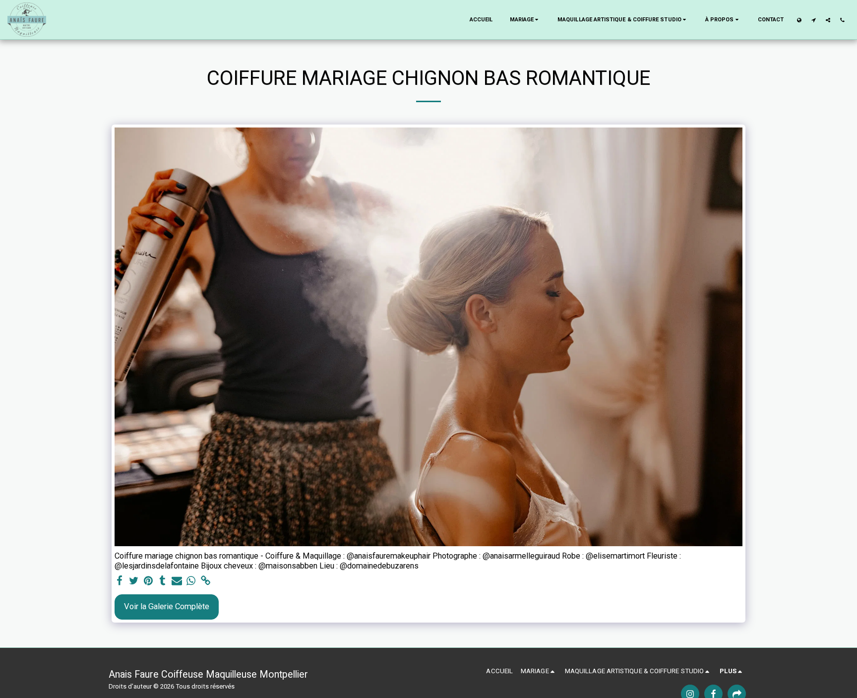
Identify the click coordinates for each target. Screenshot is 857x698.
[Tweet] (134, 581)
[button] (525, 20)
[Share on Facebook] (120, 581)
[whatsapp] (191, 581)
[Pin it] (148, 581)
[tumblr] (162, 581)
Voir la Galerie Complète (166, 606)
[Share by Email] (177, 581)
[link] (205, 581)
